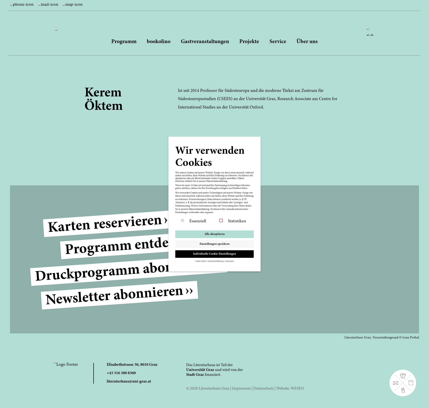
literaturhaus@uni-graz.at (129, 382)
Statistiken (237, 221)
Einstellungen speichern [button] (215, 244)
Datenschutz (263, 389)
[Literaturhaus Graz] (214, 26)
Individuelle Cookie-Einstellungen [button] (214, 253)
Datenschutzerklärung (199, 209)
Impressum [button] (229, 261)
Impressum (241, 389)
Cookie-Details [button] (200, 261)
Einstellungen (182, 212)
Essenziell (197, 221)
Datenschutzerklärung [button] (216, 261)
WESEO (297, 389)
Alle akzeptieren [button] (214, 234)
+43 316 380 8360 (121, 373)
